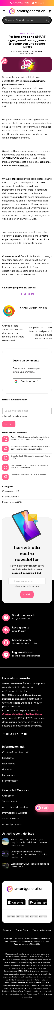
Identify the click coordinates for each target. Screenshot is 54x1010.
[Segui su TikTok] (11, 734)
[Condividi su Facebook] (21, 294)
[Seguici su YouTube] (25, 734)
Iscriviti (8, 424)
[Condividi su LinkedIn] (32, 294)
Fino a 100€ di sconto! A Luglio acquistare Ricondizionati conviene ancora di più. (30, 438)
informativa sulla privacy (14, 416)
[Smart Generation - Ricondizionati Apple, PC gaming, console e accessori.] (27, 11)
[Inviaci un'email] (15, 734)
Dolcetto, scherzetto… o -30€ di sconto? (29, 475)
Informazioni (8, 497)
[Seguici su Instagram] (7, 734)
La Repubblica (34, 714)
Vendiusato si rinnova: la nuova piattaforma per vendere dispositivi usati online (30, 448)
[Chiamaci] (18, 734)
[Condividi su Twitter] (25, 294)
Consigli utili (8, 491)
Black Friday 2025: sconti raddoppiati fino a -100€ (30, 457)
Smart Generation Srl (31, 52)
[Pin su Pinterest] (29, 294)
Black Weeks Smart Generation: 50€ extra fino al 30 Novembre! (30, 466)
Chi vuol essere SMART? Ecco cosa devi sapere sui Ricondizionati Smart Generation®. (13, 333)
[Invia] (47, 20)
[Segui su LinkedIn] (22, 734)
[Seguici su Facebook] (4, 734)
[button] (4, 11)
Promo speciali (27, 33)
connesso (31, 368)
